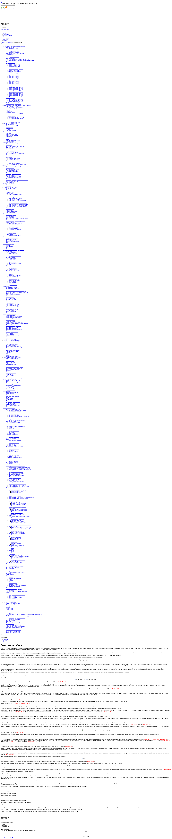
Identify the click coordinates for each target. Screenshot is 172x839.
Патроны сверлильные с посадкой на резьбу (21, 525)
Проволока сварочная (11, 299)
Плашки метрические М (11, 328)
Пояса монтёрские (13, 282)
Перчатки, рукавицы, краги (12, 270)
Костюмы (11, 260)
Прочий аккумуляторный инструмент (17, 420)
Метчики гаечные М (10, 315)
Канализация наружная (14, 159)
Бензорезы (11, 429)
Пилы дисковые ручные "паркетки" (17, 595)
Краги (10, 271)
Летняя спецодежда (10, 257)
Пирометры (11, 453)
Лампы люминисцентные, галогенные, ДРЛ (19, 616)
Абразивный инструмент (11, 287)
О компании (6, 34)
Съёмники (8, 353)
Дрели (7, 439)
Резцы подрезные (13, 197)
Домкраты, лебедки (10, 124)
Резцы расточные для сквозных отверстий (18, 204)
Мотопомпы (11, 581)
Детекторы (11, 450)
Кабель (10, 612)
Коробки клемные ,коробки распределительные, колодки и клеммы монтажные (24, 614)
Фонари (8, 628)
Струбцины (8, 352)
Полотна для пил (12, 529)
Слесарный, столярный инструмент (11, 340)
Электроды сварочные (11, 312)
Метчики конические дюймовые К (14, 316)
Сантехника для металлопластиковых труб (16, 291)
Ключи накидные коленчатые (12, 172)
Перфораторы (9, 563)
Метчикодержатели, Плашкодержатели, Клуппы (17, 323)
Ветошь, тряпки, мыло (11, 394)
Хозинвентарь (6, 391)
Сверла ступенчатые (10, 336)
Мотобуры (11, 580)
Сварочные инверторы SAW (12, 308)
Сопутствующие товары (11, 248)
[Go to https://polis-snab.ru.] (1, 42)
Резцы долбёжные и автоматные (16, 194)
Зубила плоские (9, 119)
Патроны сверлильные (14, 523)
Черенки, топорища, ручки (12, 404)
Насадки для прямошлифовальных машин (21, 558)
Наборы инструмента (8, 236)
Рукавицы (11, 274)
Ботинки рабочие (13, 268)
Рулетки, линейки (10, 148)
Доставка (5, 640)
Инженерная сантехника (9, 155)
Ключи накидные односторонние (13, 174)
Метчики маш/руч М (10, 320)
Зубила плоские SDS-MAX (15, 121)
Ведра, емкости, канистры (12, 392)
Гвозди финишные (10, 217)
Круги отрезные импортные (17, 521)
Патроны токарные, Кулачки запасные (15, 384)
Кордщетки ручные (10, 362)
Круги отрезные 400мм (14, 83)
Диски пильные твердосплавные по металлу (19, 499)
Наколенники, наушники (14, 280)
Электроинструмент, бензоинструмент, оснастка (17, 292)
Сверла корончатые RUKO (12, 332)
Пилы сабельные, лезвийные (15, 464)
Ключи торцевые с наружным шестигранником (17, 180)
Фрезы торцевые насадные (12, 211)
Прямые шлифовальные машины (16, 475)
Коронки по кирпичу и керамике (18, 503)
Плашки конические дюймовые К (13, 326)
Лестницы (8, 184)
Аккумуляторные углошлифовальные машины (19, 416)
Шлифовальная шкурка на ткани (13, 104)
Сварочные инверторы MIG (12, 305)
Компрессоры (12, 460)
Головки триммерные (16, 537)
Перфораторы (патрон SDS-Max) (16, 564)
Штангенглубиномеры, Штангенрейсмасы (15, 153)
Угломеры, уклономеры (14, 455)
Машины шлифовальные (11, 470)
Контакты (5, 39)
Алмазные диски (10, 47)
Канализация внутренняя (14, 158)
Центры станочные (10, 390)
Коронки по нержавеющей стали (18, 505)
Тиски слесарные (10, 386)
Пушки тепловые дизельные (15, 571)
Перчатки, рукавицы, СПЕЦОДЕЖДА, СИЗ (13, 250)
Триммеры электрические (14, 586)
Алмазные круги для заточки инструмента (15, 53)
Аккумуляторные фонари (14, 419)
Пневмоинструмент (13, 461)
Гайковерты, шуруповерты (12, 434)
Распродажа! (6, 286)
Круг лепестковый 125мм (14, 65)
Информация (6, 36)
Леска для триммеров (16, 538)
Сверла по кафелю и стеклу (12, 335)
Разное (10, 264)
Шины (12, 549)
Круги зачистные (10, 61)
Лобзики (11, 463)
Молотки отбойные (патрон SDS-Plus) (17, 485)
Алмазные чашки (10, 54)
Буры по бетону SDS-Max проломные (14, 107)
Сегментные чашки (13, 55)
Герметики (8, 245)
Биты (10, 493)
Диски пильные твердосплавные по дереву (18, 498)
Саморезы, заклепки (10, 222)
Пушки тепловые (10, 568)
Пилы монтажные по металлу (15, 597)
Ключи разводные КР (11, 175)
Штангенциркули (10, 154)
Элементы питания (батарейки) (13, 632)
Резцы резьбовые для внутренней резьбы (18, 205)
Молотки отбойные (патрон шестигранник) (19, 486)
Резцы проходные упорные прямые (17, 201)
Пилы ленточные (13, 596)
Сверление (11, 550)
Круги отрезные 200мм (14, 78)
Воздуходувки (12, 590)
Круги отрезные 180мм (14, 77)
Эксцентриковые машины (15, 478)
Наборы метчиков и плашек (12, 241)
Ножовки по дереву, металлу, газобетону (15, 347)
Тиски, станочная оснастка (9, 379)
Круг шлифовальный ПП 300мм (16, 93)
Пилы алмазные (12, 423)
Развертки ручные (10, 192)
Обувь (7, 265)
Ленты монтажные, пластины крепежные (15, 221)
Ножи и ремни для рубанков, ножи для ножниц (19, 516)
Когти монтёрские (13, 277)
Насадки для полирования (17, 557)
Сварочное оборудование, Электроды (11, 294)
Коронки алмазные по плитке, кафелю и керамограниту (21, 60)
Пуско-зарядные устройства (12, 567)
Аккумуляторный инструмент (13, 409)
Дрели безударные (13, 441)
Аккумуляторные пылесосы (15, 415)
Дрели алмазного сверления (15, 440)
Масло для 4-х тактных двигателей (19, 510)
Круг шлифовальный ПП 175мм (16, 89)
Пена (7, 247)
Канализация (9, 157)
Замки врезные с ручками (12, 135)
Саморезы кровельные (14, 227)
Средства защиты (10, 310)
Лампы (7, 615)
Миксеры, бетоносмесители (12, 479)
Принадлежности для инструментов (17, 533)
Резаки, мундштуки (10, 301)
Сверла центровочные (11, 339)
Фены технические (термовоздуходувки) (18, 591)
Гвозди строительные (11, 216)
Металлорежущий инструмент (10, 187)
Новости (5, 33)
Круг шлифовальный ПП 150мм (16, 88)
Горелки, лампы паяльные (12, 295)
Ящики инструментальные (12, 356)
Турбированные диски (14, 51)
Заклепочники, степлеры (11, 359)
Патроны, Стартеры (10, 620)
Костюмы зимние (13, 253)
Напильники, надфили (11, 345)
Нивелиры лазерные (13, 451)
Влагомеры (11, 447)
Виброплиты (12, 432)
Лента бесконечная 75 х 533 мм (16, 100)
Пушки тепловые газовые (14, 569)
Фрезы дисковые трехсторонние (13, 207)
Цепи (12, 548)
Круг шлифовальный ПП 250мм (16, 92)
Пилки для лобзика (13, 526)
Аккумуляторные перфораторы (16, 412)
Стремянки (8, 186)
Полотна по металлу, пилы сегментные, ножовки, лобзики (19, 190)
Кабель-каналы (9, 608)
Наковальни (8, 381)
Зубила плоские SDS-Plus (14, 122)
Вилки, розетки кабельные (12, 604)
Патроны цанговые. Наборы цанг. (14, 385)
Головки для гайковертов (14, 495)
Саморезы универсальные (14, 230)
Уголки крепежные (10, 234)
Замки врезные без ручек (11, 134)
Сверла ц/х (8, 338)
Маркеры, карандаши (11, 365)
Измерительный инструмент (9, 142)
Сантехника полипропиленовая (13, 162)
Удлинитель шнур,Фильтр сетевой (14, 627)
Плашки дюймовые (10, 324)
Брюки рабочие (12, 258)
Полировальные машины (14, 474)
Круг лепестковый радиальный (16, 69)
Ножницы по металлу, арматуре (13, 346)
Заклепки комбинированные (15, 223)
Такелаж (8, 129)
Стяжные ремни (9, 128)
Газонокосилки (12, 433)
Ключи (4, 165)
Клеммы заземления (10, 298)
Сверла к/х (8, 330)
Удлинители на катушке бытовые (13, 625)
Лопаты (7, 397)
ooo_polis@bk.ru (5, 29)
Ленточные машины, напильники (16, 473)
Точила (7, 587)
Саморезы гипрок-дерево (14, 224)
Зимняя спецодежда (10, 251)
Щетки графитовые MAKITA (15, 562)
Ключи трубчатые (10, 182)
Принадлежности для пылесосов (16, 540)
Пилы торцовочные (13, 599)
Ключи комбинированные (12, 171)
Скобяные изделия (10, 141)
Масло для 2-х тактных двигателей (19, 509)
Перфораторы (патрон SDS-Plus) (16, 566)
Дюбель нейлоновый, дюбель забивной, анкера (17, 218)
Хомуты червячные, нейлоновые (13, 235)
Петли (7, 139)
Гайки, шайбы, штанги (11, 215)
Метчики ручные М (10, 321)
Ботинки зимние (12, 266)
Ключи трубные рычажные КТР (13, 181)
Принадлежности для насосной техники (18, 585)
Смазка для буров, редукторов (18, 514)
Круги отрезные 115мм (14, 73)
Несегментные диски (13, 48)
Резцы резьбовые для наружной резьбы (18, 206)
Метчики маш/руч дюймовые (12, 318)
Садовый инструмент (11, 575)
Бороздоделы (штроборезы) (15, 422)
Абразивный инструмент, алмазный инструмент (14, 46)
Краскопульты (9, 363)
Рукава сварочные (10, 303)
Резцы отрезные (12, 195)
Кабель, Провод (9, 609)
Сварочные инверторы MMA (12, 306)
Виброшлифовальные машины (16, 472)
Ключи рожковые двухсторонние (13, 176)
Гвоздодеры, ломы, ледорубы (12, 396)
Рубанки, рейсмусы (10, 574)
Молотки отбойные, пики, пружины (14, 367)
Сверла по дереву (10, 334)
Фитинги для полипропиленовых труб (17, 164)
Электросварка (9, 293)
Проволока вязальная (11, 373)
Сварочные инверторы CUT (12, 304)
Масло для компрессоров (17, 511)
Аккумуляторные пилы (14, 414)
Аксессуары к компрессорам (15, 458)
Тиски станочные (10, 387)
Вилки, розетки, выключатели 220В (14, 605)
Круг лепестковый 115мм (14, 64)
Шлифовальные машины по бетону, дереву (18, 476)
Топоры (7, 355)
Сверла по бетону (10, 333)
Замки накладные (10, 137)
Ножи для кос (14, 539)
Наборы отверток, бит (11, 242)
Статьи (7, 38)
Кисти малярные (10, 361)
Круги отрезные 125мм (14, 75)
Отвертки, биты (9, 349)
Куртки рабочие (12, 262)
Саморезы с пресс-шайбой (15, 229)
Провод (10, 613)
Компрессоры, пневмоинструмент (14, 457)
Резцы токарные (9, 193)
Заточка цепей (14, 546)
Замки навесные (9, 136)
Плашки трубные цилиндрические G (14, 329)
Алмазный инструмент (11, 421)
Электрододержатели (11, 311)
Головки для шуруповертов (15, 496)
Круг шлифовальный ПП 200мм (16, 90)
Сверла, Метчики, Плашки (9, 314)
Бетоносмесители (13, 480)
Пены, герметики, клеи (8, 244)
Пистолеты (8, 370)
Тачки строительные (10, 403)
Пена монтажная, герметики (12, 369)
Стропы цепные (9, 127)
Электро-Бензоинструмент (9, 408)
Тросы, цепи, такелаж (11, 233)
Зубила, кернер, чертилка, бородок (14, 341)
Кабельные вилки (10, 297)
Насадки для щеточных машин (18, 560)
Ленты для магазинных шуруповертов (17, 507)
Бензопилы (11, 428)
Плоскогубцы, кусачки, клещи (13, 350)
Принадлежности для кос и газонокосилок (18, 536)
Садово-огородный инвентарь (13, 402)
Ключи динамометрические (12, 169)
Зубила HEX (9, 111)
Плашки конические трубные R (13, 327)
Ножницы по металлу (11, 487)
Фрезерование (12, 554)
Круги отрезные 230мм (14, 79)
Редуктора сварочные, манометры (14, 300)
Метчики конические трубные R (13, 317)
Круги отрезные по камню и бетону (17, 84)
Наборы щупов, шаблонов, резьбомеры (15, 146)
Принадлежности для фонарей (18, 534)
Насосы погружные (13, 584)
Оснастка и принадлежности (12, 488)
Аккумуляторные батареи (17, 491)
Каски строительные (13, 276)
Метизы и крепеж (7, 213)
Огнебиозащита (9, 246)
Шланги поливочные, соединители (14, 406)
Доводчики (8, 133)
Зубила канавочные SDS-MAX (16, 113)
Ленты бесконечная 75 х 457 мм (16, 101)
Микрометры (9, 145)
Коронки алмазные (10, 58)
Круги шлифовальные (11, 86)
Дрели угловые (12, 444)
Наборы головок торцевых (12, 238)
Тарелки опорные (15, 561)
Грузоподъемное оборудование (10, 123)
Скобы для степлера (10, 232)
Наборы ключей (9, 240)
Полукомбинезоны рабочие (15, 263)
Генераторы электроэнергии (12, 438)
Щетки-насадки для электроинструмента (15, 377)
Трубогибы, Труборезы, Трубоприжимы (15, 388)
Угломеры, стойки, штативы (12, 149)
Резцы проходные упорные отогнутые (17, 200)
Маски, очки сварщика (14, 279)
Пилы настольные (13, 598)
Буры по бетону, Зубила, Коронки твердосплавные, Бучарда (17, 105)
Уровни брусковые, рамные (12, 152)
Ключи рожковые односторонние (13, 177)
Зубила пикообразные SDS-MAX (16, 117)
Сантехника (8, 160)
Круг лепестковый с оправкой (15, 70)
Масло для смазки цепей (17, 513)
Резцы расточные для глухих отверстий (18, 203)
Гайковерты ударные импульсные (16, 435)
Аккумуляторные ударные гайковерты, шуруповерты (21, 417)
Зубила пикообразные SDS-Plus (16, 118)
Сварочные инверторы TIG (12, 309)
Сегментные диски (13, 49)
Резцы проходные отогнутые (15, 198)
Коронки (11, 501)
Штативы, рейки (12, 456)
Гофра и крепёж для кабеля (15, 610)
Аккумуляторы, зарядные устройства (17, 490)
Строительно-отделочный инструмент (12, 357)
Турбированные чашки (14, 57)
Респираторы (12, 283)
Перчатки (11, 273)
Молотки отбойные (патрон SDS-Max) (17, 484)
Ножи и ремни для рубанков (17, 519)
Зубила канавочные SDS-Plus (15, 114)
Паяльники (8, 621)
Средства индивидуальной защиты (14, 275)
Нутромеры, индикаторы (11, 147)
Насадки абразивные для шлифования (20, 556)
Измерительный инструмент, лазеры (14, 446)
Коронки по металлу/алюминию (18, 504)
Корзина (5, 40)
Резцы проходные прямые (14, 199)
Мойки (10, 579)
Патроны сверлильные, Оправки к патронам (16, 382)
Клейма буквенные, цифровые (13, 342)
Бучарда (8, 110)
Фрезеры (8, 592)
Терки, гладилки (9, 374)
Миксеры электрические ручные (16, 481)
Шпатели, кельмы (10, 376)
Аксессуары (14, 542)
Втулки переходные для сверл (13, 380)
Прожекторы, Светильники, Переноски (15, 622)
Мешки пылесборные (16, 543)
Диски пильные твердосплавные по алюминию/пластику (22, 497)
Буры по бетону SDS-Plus (12, 108)
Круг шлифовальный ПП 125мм (16, 87)
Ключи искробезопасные (11, 170)
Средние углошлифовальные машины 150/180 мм (20, 469)
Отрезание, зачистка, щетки (15, 520)
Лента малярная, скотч (11, 364)
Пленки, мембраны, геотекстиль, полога (15, 400)
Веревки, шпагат (10, 393)
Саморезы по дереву (13, 228)
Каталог (5, 32)
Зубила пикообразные (11, 116)
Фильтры (13, 544)
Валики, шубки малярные (12, 358)
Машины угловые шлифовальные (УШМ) (15, 466)
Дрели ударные (12, 445)
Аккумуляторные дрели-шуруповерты (17, 410)
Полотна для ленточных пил (17, 531)
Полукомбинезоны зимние (15, 256)
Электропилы (9, 593)
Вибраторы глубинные (14, 431)
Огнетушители (9, 399)
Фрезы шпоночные (10, 212)
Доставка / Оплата (7, 35)
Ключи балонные (10, 168)
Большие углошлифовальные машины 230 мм (19, 467)
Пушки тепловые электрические (16, 572)
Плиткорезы (8, 371)
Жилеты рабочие (12, 259)
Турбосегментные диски (14, 52)
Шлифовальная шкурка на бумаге (13, 102)
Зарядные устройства (16, 492)
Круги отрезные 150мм (14, 76)
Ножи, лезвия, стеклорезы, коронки (14, 368)
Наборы (10, 515)
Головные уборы (12, 252)
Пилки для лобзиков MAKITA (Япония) (20, 528)
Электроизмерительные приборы (13, 630)
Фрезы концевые (10, 209)
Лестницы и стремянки (8, 183)
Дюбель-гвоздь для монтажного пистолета (15, 219)
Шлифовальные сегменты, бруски (16, 96)
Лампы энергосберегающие (15, 619)
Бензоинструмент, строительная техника (15, 426)
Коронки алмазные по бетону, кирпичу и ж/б (19, 59)
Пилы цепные (12, 601)
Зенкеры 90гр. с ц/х (10, 188)
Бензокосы (11, 427)
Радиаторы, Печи (10, 624)
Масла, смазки (12, 508)
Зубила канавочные (10, 112)
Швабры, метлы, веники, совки (13, 405)
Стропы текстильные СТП (12, 125)
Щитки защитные (13, 285)
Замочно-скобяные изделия (9, 131)
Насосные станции (13, 583)
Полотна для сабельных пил (17, 532)
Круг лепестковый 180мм (14, 67)
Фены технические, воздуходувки (14, 589)
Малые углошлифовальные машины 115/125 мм (20, 468)
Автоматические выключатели (13, 603)
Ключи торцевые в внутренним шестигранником (17, 178)
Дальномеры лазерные (14, 449)
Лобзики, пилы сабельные (12, 462)
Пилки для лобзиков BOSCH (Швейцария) (21, 527)
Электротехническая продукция (10, 602)
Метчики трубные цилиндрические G (14, 322)
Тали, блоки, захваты (11, 130)
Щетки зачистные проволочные (18, 522)
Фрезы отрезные (9, 210)
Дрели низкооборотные (14, 443)
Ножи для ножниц (15, 517)
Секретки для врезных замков (13, 140)
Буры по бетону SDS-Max (12, 106)
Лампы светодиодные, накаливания (17, 618)
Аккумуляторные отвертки (15, 411)
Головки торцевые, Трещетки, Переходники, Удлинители (19, 166)
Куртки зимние (12, 254)
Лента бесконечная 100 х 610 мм (16, 99)
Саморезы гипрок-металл (14, 225)
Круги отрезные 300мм (14, 81)
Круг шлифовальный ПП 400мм (16, 95)
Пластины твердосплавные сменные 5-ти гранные (17, 189)
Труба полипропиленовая (14, 163)
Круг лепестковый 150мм (14, 66)
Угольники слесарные (11, 151)
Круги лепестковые (10, 63)
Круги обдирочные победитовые (13, 71)
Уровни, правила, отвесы (11, 375)
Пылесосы (8, 573)
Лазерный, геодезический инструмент (14, 143)
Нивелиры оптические (14, 452)
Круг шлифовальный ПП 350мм (16, 94)
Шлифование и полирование (15, 555)
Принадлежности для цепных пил (16, 545)
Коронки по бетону (15, 502)
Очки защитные (12, 281)
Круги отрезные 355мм (14, 82)
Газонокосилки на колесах (15, 578)
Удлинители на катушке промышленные (15, 626)
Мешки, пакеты (9, 398)
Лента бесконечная (10, 98)
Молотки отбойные (10, 482)
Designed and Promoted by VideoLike (9, 837)
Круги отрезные (9, 72)
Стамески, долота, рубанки (12, 351)
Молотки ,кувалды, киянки (12, 344)
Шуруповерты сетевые (14, 437)
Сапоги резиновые (13, 269)
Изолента (8, 607)
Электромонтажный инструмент (13, 631)
